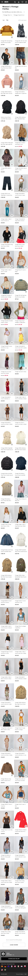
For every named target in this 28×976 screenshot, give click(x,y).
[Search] (15, 2)
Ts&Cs (26, 974)
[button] (2, 966)
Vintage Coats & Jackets (20, 15)
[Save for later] (12, 37)
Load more (14, 945)
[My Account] (19, 2)
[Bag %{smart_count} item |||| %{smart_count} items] (26, 2)
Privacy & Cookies (19, 974)
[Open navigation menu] (2, 2)
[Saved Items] (22, 2)
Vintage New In (7, 15)
